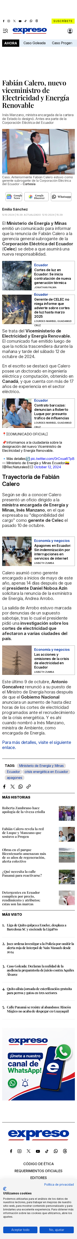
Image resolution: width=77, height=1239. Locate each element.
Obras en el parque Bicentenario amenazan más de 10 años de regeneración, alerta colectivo (24, 855)
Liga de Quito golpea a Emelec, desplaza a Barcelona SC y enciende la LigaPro (36, 927)
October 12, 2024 (47, 467)
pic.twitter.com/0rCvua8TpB (52, 458)
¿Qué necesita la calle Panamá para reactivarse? (22, 873)
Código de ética (38, 1164)
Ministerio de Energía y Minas (41, 766)
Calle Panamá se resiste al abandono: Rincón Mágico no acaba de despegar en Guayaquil (39, 1009)
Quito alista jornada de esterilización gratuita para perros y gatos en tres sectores (39, 990)
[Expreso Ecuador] (38, 1139)
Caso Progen (62, 43)
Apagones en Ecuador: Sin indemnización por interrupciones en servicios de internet (52, 551)
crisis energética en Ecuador (46, 771)
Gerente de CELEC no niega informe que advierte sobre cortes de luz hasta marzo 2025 (52, 308)
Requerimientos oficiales (38, 1171)
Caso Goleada (35, 43)
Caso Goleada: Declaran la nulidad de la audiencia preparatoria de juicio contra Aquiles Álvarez (40, 970)
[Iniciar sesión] (70, 31)
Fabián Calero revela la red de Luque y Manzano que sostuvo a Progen (23, 832)
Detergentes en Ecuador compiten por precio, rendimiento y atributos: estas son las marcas (21, 898)
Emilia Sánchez (15, 209)
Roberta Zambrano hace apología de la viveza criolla (23, 810)
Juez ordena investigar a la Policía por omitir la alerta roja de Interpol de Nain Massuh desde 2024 (40, 947)
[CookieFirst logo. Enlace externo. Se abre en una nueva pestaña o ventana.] (4, 1189)
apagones (14, 777)
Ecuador (13, 771)
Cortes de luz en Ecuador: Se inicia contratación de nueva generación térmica (52, 276)
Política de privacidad (59, 1184)
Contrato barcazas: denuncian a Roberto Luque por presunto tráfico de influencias (51, 411)
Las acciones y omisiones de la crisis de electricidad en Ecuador (51, 660)
